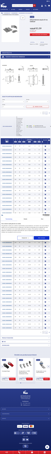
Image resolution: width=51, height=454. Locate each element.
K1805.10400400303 (7, 313)
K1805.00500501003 (7, 205)
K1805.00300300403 (7, 186)
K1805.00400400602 (7, 172)
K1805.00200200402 (7, 146)
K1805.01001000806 (7, 250)
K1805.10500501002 (7, 298)
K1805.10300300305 (7, 327)
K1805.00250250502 (7, 149)
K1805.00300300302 (7, 153)
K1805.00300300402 (7, 157)
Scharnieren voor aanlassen (26, 13)
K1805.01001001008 (7, 257)
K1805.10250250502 (7, 268)
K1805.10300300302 (7, 272)
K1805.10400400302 (7, 283)
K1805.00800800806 (7, 246)
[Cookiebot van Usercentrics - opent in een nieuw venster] (43, 215)
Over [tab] (42, 218)
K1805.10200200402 (7, 264)
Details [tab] (25, 218)
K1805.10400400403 (7, 316)
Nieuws (4, 409)
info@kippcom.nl (26, 405)
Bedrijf (21, 9)
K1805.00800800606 (7, 242)
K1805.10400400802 (7, 294)
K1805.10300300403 (7, 305)
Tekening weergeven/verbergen (15, 56)
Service (4, 418)
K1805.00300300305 (7, 209)
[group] (8, 370)
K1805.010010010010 (7, 261)
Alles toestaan (41, 237)
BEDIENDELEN (7, 13)
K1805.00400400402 (7, 168)
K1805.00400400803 (7, 201)
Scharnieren (14, 13)
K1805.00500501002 (7, 179)
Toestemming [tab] (9, 218)
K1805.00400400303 (7, 194)
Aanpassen (24, 237)
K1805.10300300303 (7, 301)
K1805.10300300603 (7, 309)
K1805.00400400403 (7, 198)
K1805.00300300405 (7, 212)
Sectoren (35, 9)
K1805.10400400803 (7, 320)
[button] (2, 366)
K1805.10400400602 (7, 290)
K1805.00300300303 (7, 183)
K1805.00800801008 (7, 253)
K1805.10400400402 (7, 287)
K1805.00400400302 (7, 164)
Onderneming (5, 413)
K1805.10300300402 (7, 276)
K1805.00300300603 (7, 190)
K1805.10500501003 (7, 324)
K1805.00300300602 (7, 161)
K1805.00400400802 (7, 175)
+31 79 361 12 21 (26, 403)
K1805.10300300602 (7, 279)
